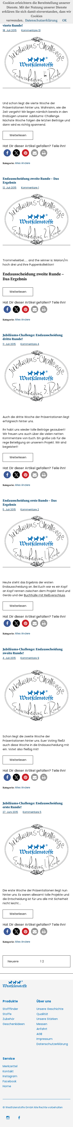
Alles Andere (22, 163)
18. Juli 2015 (10, 30)
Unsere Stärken (47, 1019)
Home (7, 1086)
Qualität (42, 1014)
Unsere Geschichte (49, 1009)
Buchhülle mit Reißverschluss (44, 595)
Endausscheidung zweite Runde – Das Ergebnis (31, 181)
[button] (7, 152)
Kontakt (8, 1071)
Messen (41, 1024)
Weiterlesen (18, 135)
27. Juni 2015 (10, 812)
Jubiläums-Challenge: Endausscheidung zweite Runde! (33, 651)
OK (64, 20)
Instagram (10, 1076)
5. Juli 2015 (9, 509)
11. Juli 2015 (9, 344)
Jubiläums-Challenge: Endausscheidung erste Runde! (33, 805)
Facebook (9, 1081)
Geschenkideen (14, 1024)
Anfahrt (41, 1029)
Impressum (44, 1039)
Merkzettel (10, 1066)
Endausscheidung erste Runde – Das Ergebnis (30, 502)
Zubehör (8, 1019)
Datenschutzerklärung (52, 1044)
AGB (39, 1034)
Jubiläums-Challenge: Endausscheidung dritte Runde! (33, 337)
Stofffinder (10, 1009)
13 (31, 30)
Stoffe (7, 1014)
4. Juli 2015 (9, 658)
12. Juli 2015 (9, 187)
